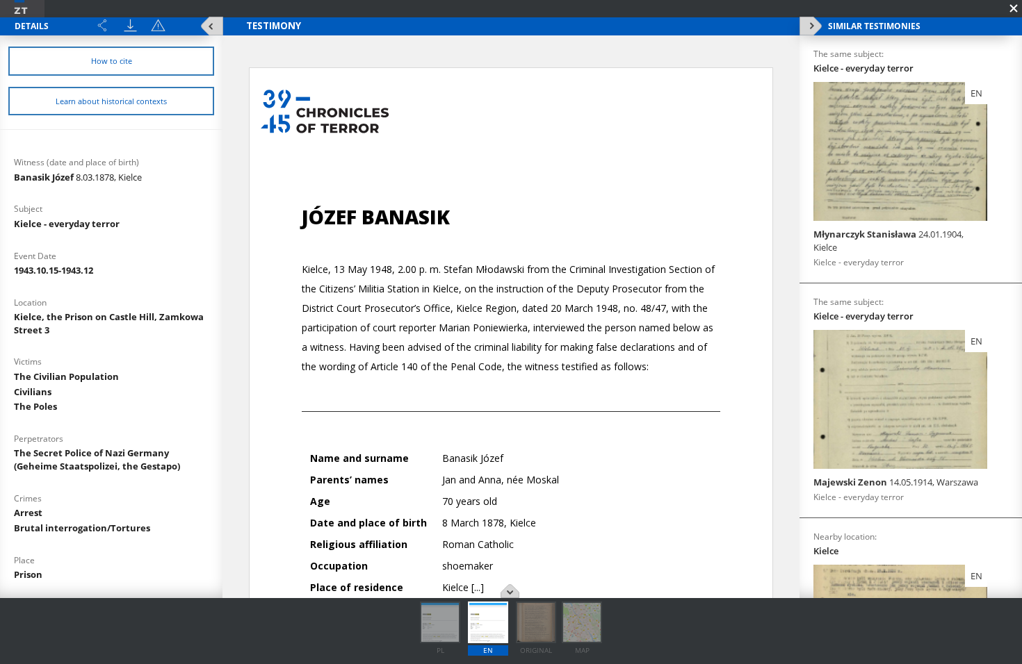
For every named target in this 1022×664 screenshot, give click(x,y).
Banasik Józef (78, 177)
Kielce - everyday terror (67, 223)
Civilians (32, 391)
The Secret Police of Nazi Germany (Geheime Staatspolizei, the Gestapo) (97, 459)
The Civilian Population (66, 376)
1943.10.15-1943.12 (53, 270)
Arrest (28, 512)
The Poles (35, 406)
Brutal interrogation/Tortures (82, 528)
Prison (28, 574)
